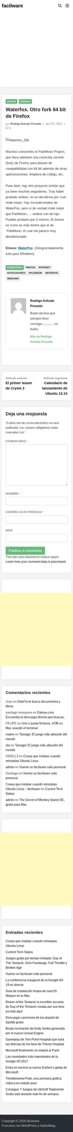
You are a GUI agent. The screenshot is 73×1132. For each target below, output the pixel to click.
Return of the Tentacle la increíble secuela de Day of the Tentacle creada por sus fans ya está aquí (35, 1006)
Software (25, 101)
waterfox (51, 273)
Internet (11, 101)
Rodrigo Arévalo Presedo (26, 123)
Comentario (17, 441)
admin (10, 767)
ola (8, 745)
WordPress (29, 1125)
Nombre (13, 493)
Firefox (30, 267)
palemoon (35, 273)
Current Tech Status (19, 952)
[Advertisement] (36, 50)
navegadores (16, 273)
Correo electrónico (25, 512)
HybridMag (47, 1125)
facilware (12, 6)
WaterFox (25, 248)
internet (44, 267)
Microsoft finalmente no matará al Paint (32, 1050)
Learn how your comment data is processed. (36, 561)
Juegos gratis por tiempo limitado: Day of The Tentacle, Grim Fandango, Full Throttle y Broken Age (36, 963)
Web (9, 530)
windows (13, 278)
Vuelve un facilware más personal (42, 767)
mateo (10, 734)
